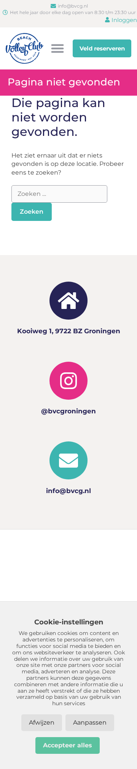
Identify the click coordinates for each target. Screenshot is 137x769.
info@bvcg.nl (68, 491)
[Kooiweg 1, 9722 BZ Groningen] (68, 301)
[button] (57, 48)
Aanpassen (90, 722)
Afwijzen (41, 722)
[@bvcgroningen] (68, 381)
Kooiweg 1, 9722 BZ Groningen (68, 331)
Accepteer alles (67, 745)
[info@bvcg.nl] (68, 460)
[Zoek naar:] (59, 193)
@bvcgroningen (68, 411)
